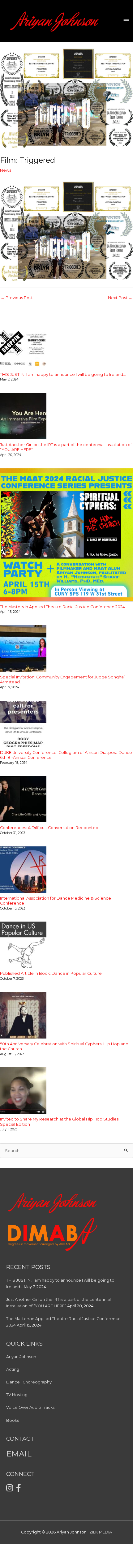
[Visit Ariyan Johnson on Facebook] (18, 1489)
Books (12, 1420)
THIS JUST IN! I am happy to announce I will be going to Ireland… (63, 374)
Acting (12, 1369)
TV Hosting (17, 1394)
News (5, 170)
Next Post (120, 297)
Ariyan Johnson (21, 1356)
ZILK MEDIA (100, 1532)
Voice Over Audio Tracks (30, 1407)
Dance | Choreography (29, 1382)
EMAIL (19, 1453)
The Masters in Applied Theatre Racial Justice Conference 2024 (62, 606)
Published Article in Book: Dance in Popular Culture (51, 973)
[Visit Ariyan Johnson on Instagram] (9, 1489)
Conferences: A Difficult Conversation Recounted (49, 827)
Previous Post (17, 297)
